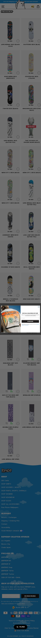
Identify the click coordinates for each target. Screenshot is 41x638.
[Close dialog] (39, 307)
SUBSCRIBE (30, 321)
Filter (22, 627)
